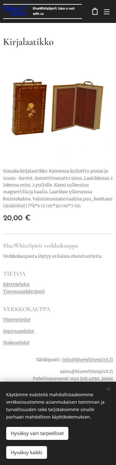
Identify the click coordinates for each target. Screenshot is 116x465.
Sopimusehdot (18, 331)
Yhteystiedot (17, 319)
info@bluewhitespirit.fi (87, 359)
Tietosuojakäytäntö (24, 291)
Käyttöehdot (16, 284)
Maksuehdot (16, 342)
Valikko (107, 11)
